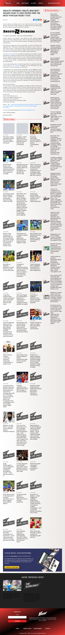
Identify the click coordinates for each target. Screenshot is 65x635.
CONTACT (40, 3)
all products (16, 65)
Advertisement (38, 628)
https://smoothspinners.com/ (27, 110)
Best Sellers (10, 54)
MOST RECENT (25, 3)
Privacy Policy (27, 628)
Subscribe (17, 621)
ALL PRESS (33, 3)
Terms (17, 628)
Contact (47, 628)
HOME (17, 3)
